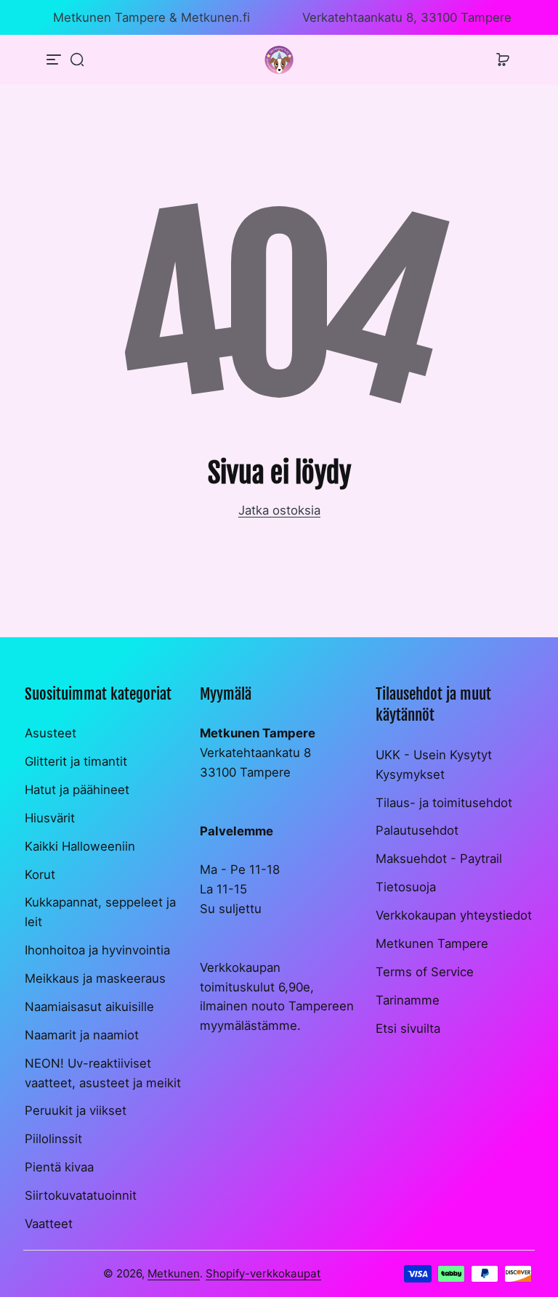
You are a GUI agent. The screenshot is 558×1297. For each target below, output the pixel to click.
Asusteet (50, 733)
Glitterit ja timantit (76, 761)
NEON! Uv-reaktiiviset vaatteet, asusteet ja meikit (103, 1073)
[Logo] (279, 60)
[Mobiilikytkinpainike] (55, 59)
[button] (77, 59)
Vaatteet (49, 1223)
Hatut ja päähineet (77, 789)
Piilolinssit (53, 1139)
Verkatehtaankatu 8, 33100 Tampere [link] (407, 17)
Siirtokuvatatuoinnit (81, 1195)
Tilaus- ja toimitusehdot (444, 802)
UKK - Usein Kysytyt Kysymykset (434, 765)
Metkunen (173, 1273)
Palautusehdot (417, 830)
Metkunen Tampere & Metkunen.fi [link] (151, 17)
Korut (40, 874)
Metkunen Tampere (432, 943)
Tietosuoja (406, 887)
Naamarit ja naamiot (82, 1035)
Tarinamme (408, 1000)
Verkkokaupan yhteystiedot (454, 915)
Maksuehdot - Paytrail (439, 858)
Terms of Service (425, 972)
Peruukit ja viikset (75, 1110)
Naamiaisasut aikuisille (89, 1006)
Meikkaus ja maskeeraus (95, 978)
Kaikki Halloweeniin (80, 846)
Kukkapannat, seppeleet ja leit (100, 912)
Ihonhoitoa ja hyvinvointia (97, 950)
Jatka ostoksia (279, 510)
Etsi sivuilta (408, 1028)
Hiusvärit (50, 818)
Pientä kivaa (59, 1167)
